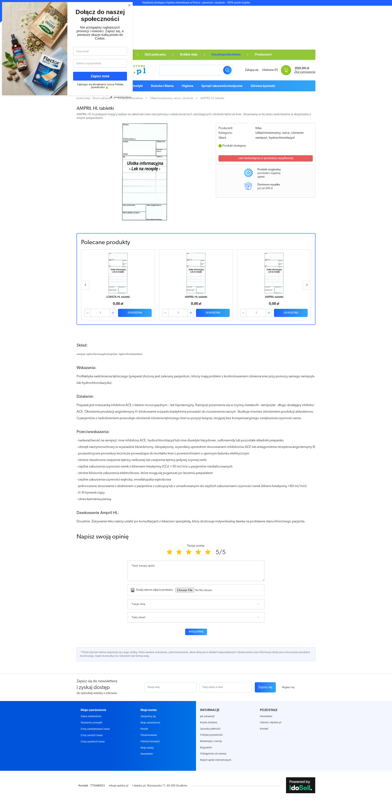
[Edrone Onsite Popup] (196, 401)
